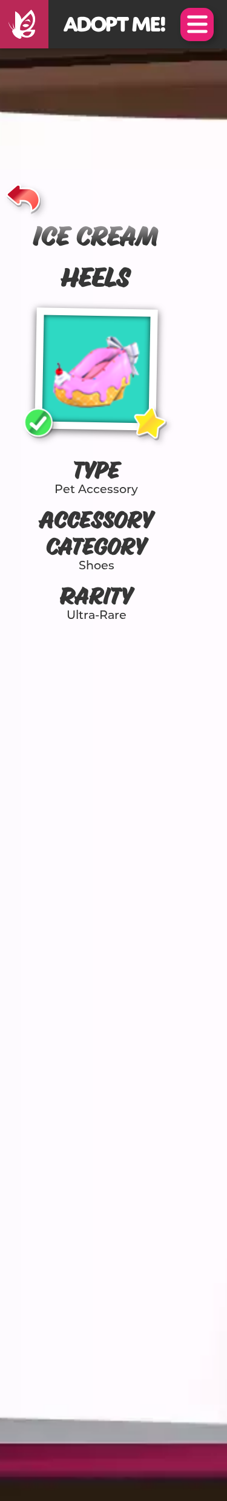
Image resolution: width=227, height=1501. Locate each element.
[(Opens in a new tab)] (24, 24)
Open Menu (197, 24)
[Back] (23, 196)
